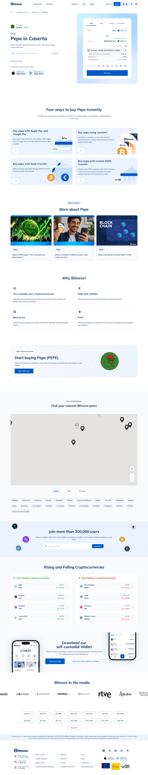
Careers (63, 763)
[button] (136, 4)
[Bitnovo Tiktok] (121, 751)
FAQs (83, 755)
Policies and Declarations (44, 767)
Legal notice (40, 763)
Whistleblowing (87, 767)
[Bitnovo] (17, 4)
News (83, 759)
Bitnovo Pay (40, 755)
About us (63, 759)
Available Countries (67, 767)
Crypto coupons (41, 759)
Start (55, 53)
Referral (63, 755)
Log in (117, 4)
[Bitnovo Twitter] (110, 751)
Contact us (85, 763)
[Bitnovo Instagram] (104, 751)
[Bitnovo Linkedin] (115, 751)
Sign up (109, 4)
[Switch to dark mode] (132, 4)
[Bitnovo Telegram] (127, 751)
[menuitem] (37, 4)
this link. (116, 738)
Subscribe (97, 546)
